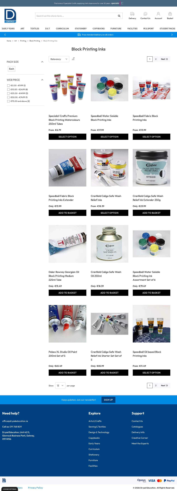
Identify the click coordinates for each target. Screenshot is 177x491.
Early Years (8, 28)
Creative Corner (140, 437)
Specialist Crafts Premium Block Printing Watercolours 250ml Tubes (64, 119)
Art (22, 28)
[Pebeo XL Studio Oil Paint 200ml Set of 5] (67, 323)
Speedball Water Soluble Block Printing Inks (104, 117)
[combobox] (79, 16)
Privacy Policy (35, 487)
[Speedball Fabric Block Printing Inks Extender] (67, 167)
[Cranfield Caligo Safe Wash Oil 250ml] (109, 243)
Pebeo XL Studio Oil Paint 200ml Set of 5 (63, 353)
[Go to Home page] (10, 16)
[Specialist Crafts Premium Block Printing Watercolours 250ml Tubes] (67, 87)
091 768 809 (16, 426)
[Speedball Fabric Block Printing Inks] (151, 87)
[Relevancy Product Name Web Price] (59, 59)
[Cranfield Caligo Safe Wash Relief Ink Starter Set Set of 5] (109, 323)
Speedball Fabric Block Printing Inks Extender (61, 197)
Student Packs (167, 28)
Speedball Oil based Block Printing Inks (147, 353)
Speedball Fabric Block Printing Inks (145, 117)
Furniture (116, 28)
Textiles (34, 28)
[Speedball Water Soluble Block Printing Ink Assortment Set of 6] (151, 243)
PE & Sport (148, 28)
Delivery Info (138, 432)
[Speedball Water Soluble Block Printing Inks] (109, 87)
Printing (23, 41)
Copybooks (99, 28)
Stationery (81, 28)
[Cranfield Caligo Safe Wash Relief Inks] (109, 167)
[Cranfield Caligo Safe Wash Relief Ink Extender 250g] (151, 167)
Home (9, 41)
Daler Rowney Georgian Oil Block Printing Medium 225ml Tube (64, 275)
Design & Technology (99, 432)
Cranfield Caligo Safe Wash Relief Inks (106, 197)
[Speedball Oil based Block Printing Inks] (151, 323)
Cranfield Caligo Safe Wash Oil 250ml (106, 273)
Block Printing (35, 41)
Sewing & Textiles (97, 426)
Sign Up (108, 399)
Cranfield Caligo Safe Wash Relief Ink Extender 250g (148, 197)
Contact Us (137, 421)
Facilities (132, 28)
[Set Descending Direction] (72, 59)
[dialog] (9, 489)
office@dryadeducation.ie (15, 421)
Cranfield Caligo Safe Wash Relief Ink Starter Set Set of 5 (106, 355)
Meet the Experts (140, 443)
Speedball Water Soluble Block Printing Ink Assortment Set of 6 (146, 275)
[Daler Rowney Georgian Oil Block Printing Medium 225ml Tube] (67, 243)
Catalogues (137, 426)
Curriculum (62, 28)
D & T (47, 28)
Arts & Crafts (95, 421)
